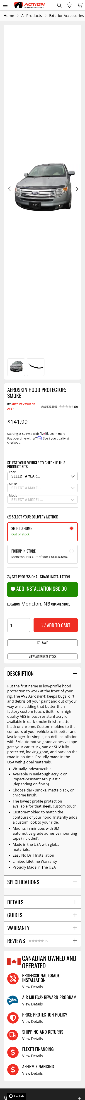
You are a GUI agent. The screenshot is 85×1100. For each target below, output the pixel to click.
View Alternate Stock (42, 656)
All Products (31, 15)
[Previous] (9, 189)
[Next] (75, 189)
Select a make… (26, 487)
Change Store (59, 557)
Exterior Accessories (66, 15)
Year (12, 472)
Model (13, 495)
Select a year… (25, 476)
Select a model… (27, 499)
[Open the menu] (5, 5)
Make (13, 483)
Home (9, 15)
